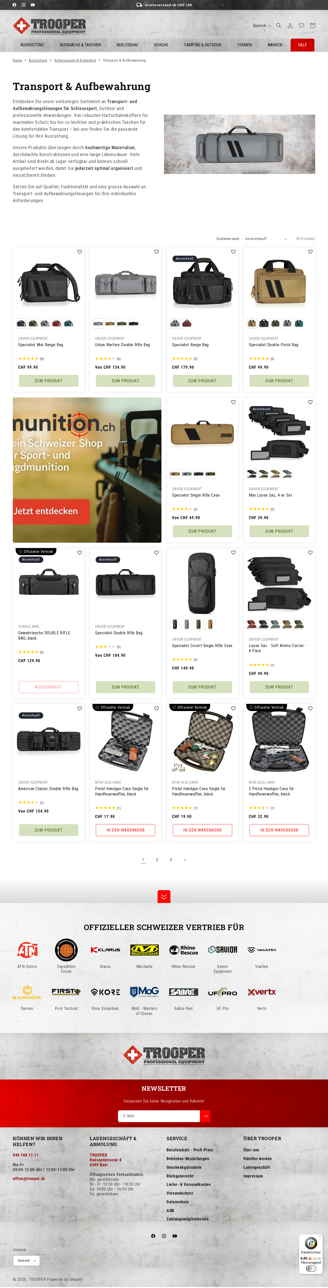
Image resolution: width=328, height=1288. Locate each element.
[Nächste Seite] (184, 860)
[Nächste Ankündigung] (222, 5)
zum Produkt (49, 380)
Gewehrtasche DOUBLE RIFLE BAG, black (44, 635)
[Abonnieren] (205, 1116)
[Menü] (320, 1237)
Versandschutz (180, 1193)
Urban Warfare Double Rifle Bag (122, 344)
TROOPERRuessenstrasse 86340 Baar (105, 1160)
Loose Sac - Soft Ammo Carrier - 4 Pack (278, 648)
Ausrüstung (38, 60)
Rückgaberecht (180, 1176)
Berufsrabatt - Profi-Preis (190, 1150)
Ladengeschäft (256, 1167)
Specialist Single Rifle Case (196, 495)
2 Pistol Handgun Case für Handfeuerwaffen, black (271, 791)
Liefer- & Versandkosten (189, 1184)
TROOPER (37, 1279)
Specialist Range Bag (190, 344)
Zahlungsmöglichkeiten (188, 1219)
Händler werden (257, 1158)
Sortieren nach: (228, 239)
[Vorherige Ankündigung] (105, 5)
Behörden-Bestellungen (188, 1158)
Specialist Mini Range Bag (40, 344)
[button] (278, 25)
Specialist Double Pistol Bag (274, 344)
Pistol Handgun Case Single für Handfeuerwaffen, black (122, 791)
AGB (170, 1210)
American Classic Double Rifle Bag (48, 788)
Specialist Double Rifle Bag (118, 632)
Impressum (253, 1176)
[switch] (311, 1268)
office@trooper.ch (29, 1178)
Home (17, 60)
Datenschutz (178, 1201)
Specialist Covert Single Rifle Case (202, 645)
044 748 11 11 (25, 1155)
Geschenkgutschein (184, 1167)
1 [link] (143, 859)
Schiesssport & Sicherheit (75, 60)
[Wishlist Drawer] (301, 25)
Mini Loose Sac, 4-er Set (270, 495)
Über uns (251, 1150)
